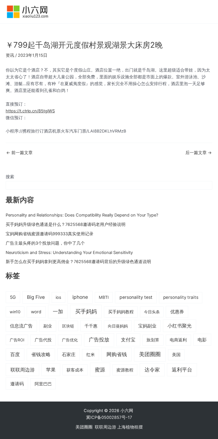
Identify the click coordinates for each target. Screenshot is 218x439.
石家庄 (69, 354)
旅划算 (152, 340)
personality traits (180, 297)
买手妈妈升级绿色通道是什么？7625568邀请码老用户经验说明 (65, 224)
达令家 (152, 370)
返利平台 (182, 370)
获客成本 (74, 370)
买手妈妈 (86, 311)
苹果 (51, 370)
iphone (80, 297)
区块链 (68, 326)
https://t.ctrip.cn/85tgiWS (30, 111)
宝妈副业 (147, 326)
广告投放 (99, 340)
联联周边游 (23, 370)
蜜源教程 (124, 370)
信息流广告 (21, 326)
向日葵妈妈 (118, 326)
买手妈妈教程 (121, 311)
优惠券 (177, 311)
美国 (176, 354)
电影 (202, 340)
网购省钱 (116, 354)
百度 (15, 354)
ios (58, 297)
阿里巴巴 (43, 384)
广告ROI (17, 339)
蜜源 (100, 369)
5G (13, 297)
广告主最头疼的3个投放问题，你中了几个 (45, 243)
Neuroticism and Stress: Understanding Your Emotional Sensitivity (69, 252)
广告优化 (70, 339)
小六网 (127, 410)
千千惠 (91, 326)
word (36, 311)
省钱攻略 (41, 354)
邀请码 (17, 384)
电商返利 (178, 340)
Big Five (36, 297)
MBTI (104, 297)
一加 (58, 311)
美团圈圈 (150, 354)
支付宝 (128, 340)
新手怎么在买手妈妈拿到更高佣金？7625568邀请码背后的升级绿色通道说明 (78, 261)
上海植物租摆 (130, 427)
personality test (136, 297)
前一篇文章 (19, 153)
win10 (15, 311)
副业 (47, 326)
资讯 (10, 55)
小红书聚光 (179, 326)
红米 (90, 354)
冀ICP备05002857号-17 (109, 417)
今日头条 (152, 311)
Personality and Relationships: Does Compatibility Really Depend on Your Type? (82, 215)
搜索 (10, 176)
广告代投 (43, 340)
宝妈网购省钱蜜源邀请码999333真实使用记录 (49, 233)
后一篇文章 (198, 153)
